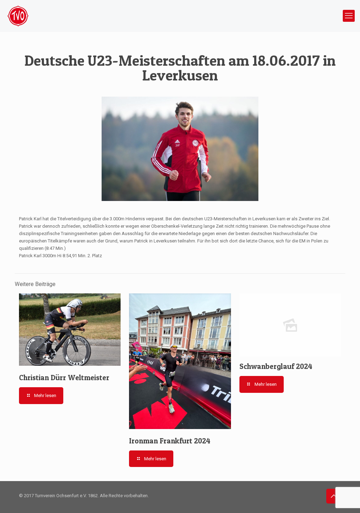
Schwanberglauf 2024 (275, 366)
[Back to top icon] (333, 496)
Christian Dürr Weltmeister (64, 377)
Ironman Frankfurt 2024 (169, 440)
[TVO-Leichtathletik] (18, 16)
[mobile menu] (349, 16)
